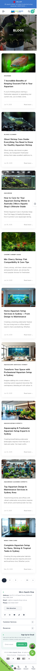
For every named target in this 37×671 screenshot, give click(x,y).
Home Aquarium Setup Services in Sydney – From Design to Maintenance (17, 314)
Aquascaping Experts (13, 423)
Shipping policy (21, 655)
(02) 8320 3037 (13, 603)
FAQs (28, 655)
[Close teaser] (15, 668)
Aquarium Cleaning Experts (15, 482)
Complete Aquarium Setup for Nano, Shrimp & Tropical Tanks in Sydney (17, 548)
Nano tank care (10, 540)
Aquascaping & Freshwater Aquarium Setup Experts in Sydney (17, 431)
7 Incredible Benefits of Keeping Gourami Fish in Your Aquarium (18, 83)
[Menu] (3, 11)
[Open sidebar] (35, 203)
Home (11, 35)
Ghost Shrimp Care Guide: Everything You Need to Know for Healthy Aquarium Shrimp (18, 142)
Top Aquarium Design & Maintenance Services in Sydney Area (15, 489)
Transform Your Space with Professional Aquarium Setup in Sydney (18, 372)
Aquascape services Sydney (15, 364)
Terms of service (11, 655)
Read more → (28, 104)
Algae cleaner (10, 134)
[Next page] (33, 580)
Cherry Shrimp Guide (12, 254)
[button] (18, 622)
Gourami (7, 76)
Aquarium (8, 193)
